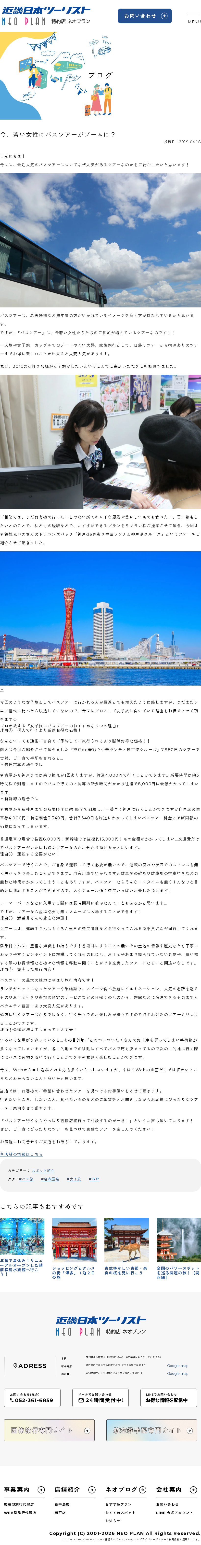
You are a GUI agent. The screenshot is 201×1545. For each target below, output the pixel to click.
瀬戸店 (60, 1513)
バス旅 (27, 1179)
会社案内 (169, 1489)
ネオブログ (121, 1489)
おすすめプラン (118, 1504)
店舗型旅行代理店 (19, 1504)
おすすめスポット (120, 1513)
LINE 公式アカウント (174, 1513)
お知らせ (113, 1521)
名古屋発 (51, 1179)
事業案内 (17, 1489)
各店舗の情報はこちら (21, 1154)
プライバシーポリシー (152, 1539)
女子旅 (75, 1179)
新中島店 (62, 1504)
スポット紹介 (43, 1171)
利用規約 (174, 1539)
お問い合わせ (140, 16)
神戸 (95, 1179)
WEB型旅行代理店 (20, 1513)
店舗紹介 (68, 1489)
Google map (177, 1366)
